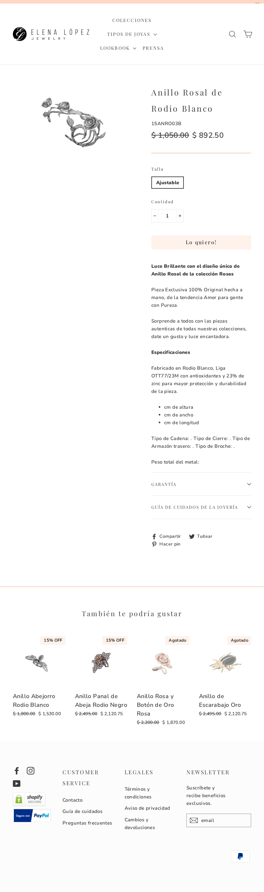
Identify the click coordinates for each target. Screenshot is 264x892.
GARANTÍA (163, 484)
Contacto (72, 800)
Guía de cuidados (82, 811)
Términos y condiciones (138, 793)
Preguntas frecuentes (87, 823)
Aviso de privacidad (147, 808)
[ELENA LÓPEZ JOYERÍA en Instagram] (30, 771)
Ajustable (167, 182)
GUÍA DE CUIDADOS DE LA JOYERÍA (194, 507)
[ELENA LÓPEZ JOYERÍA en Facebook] (17, 771)
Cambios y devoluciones (140, 824)
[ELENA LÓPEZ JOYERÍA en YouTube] (17, 783)
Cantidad (162, 201)
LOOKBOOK (115, 48)
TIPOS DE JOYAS (129, 34)
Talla (157, 169)
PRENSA (153, 48)
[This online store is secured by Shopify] (29, 805)
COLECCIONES (132, 20)
